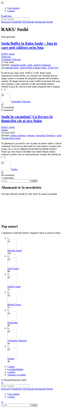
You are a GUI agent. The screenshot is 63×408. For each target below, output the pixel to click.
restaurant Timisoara (45, 135)
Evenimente (16, 22)
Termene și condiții (16, 375)
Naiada (10, 358)
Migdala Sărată (14, 250)
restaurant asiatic (18, 65)
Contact (11, 10)
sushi (29, 65)
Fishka (4, 130)
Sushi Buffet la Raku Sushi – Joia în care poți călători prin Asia (29, 45)
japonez (31, 135)
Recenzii (5, 22)
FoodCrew (6, 16)
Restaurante (40, 22)
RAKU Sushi (7, 54)
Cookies (11, 372)
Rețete (50, 22)
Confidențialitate (15, 369)
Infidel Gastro (14, 286)
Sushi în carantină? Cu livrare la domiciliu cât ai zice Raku (27, 119)
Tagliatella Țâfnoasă (11, 59)
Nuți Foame (13, 268)
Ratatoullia (12, 322)
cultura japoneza (18, 135)
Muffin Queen (14, 304)
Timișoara (6, 56)
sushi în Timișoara (42, 65)
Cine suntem (13, 8)
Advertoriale (28, 22)
